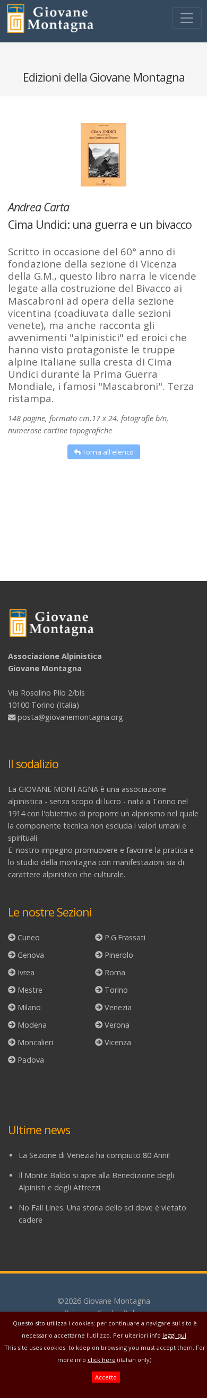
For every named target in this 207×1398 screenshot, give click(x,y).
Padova (31, 1060)
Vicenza (118, 1042)
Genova (31, 955)
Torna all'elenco (107, 452)
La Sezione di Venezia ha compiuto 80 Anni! (94, 1155)
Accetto (106, 1377)
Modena (32, 1025)
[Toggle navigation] (187, 18)
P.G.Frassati (125, 937)
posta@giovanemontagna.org (70, 717)
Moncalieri (35, 1042)
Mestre (30, 990)
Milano (29, 1007)
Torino (116, 990)
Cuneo (29, 937)
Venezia (118, 1007)
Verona (117, 1025)
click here (102, 1360)
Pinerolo (119, 955)
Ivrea (26, 972)
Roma (115, 972)
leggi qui (174, 1335)
